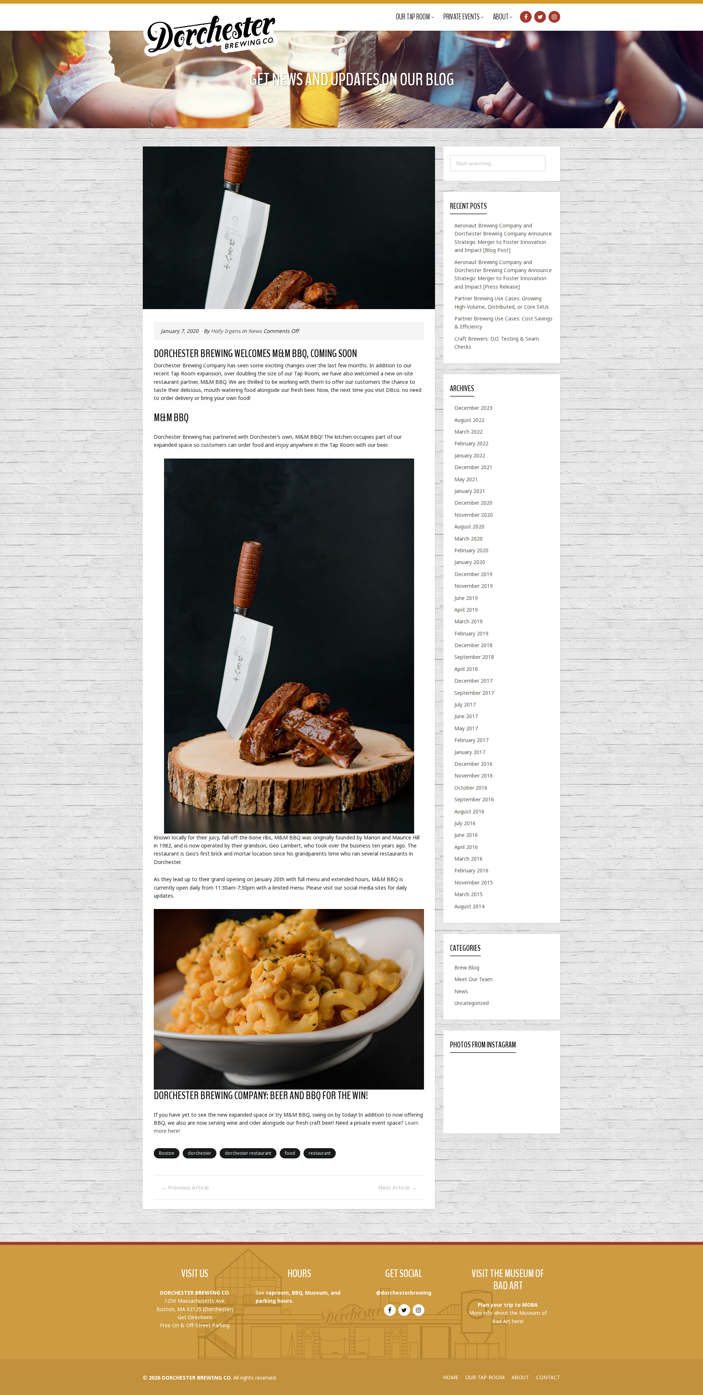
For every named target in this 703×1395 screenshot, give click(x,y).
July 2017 (465, 704)
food (290, 1153)
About (501, 17)
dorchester (199, 1153)
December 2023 (473, 407)
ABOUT (520, 1377)
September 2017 (474, 692)
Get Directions (195, 1317)
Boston (166, 1153)
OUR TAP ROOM (485, 1377)
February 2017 (471, 740)
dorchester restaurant (248, 1153)
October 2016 (470, 787)
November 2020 (473, 514)
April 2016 (466, 846)
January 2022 (469, 455)
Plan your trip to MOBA (508, 1304)
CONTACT (548, 1377)
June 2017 (466, 716)
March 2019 (468, 621)
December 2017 (473, 680)
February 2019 (471, 633)
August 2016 (469, 811)
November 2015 (473, 882)
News (255, 330)
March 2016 (468, 858)
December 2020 (473, 502)
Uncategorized (471, 1002)
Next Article (397, 1187)
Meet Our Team (473, 979)
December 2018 (473, 645)
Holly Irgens (226, 330)
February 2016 (471, 870)
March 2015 (468, 894)
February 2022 (471, 443)
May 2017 (466, 728)
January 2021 (469, 490)
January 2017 (469, 752)
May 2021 (466, 479)
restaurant (320, 1153)
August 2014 (469, 906)
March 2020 (468, 538)
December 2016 (473, 763)
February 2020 (471, 550)
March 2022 (468, 431)
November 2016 (473, 775)
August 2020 (469, 526)
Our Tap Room (413, 17)
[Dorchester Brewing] (211, 29)
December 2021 (473, 467)
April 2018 (466, 668)
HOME (450, 1377)
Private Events (461, 17)
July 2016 (465, 823)
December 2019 (473, 574)
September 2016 (474, 799)
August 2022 (469, 419)
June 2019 (466, 597)
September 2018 (474, 656)
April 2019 (466, 609)
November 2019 (473, 585)
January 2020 (469, 562)
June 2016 (466, 834)
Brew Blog (466, 967)
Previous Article (185, 1187)
